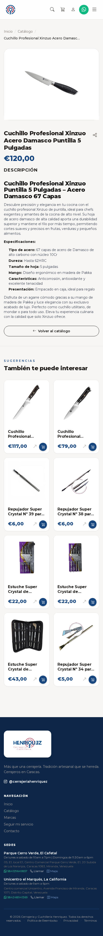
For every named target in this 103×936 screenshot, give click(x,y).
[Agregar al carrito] (43, 447)
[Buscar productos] (52, 9)
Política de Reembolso (42, 920)
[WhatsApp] (84, 9)
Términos (90, 920)
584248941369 (17, 897)
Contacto (11, 831)
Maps (54, 871)
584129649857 (17, 871)
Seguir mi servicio (18, 824)
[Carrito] (63, 9)
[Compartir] (95, 135)
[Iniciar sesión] (73, 9)
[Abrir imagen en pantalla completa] (51, 84)
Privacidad (70, 920)
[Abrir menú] (94, 9)
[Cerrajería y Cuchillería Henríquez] (10, 9)
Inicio (8, 31)
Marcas (10, 817)
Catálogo (25, 31)
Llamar (38, 871)
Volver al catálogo (54, 331)
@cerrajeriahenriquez (28, 781)
